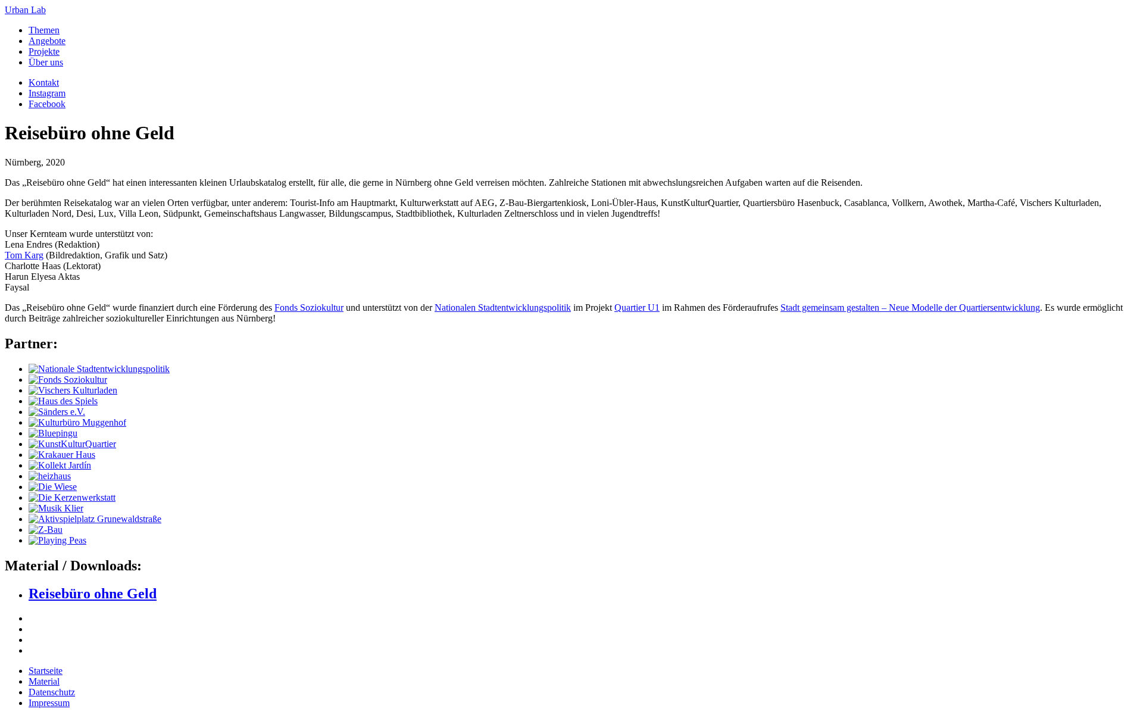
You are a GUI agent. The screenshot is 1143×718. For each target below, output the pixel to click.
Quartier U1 (637, 307)
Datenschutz (52, 692)
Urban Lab (25, 10)
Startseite (46, 671)
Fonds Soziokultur (308, 307)
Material (44, 681)
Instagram (47, 93)
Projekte (44, 51)
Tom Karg (24, 255)
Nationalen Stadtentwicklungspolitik (503, 307)
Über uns (46, 62)
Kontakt (44, 82)
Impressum (49, 703)
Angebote (47, 41)
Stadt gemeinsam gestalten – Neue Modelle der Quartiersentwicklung (910, 307)
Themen (44, 30)
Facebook (47, 104)
